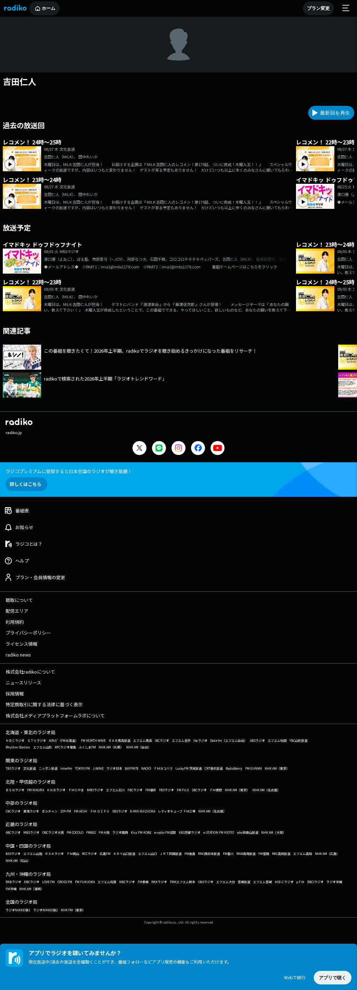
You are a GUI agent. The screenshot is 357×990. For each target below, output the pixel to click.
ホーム (48, 8)
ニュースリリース (23, 682)
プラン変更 (318, 8)
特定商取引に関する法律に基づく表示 (44, 704)
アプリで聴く (332, 977)
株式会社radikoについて (30, 671)
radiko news (18, 654)
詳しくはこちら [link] (25, 484)
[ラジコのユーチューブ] (218, 449)
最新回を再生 (335, 113)
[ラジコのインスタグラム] (178, 448)
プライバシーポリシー (28, 632)
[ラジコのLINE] (159, 449)
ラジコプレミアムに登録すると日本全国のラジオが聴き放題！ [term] (69, 471)
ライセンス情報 (21, 644)
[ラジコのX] (139, 449)
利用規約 (15, 622)
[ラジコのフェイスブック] (198, 449)
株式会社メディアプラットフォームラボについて (55, 715)
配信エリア (17, 610)
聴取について (19, 600)
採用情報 (15, 693)
